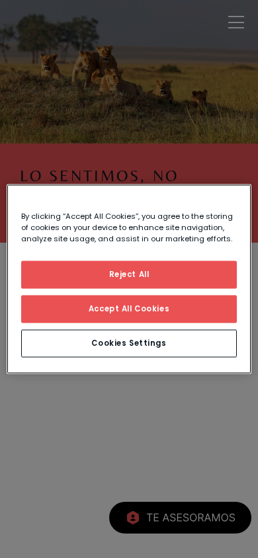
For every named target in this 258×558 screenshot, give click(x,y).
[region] (129, 279)
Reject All (129, 274)
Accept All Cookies (129, 308)
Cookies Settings (128, 343)
